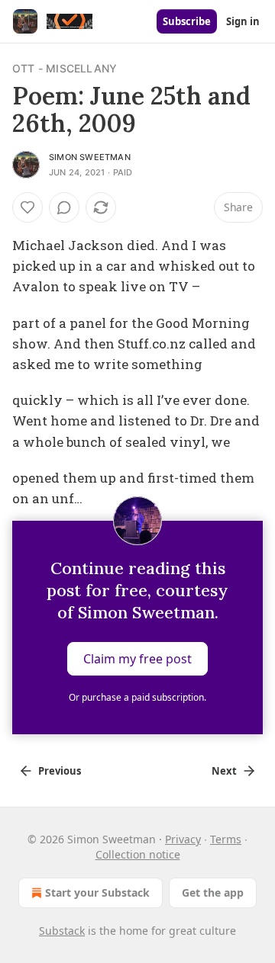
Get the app (213, 892)
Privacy (183, 839)
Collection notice (137, 854)
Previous (59, 771)
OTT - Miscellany (64, 68)
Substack (62, 930)
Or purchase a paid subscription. (137, 697)
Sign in (243, 21)
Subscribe (187, 21)
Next (224, 771)
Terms (225, 839)
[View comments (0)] (64, 207)
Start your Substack (97, 892)
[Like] (27, 207)
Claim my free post (137, 658)
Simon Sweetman (90, 157)
